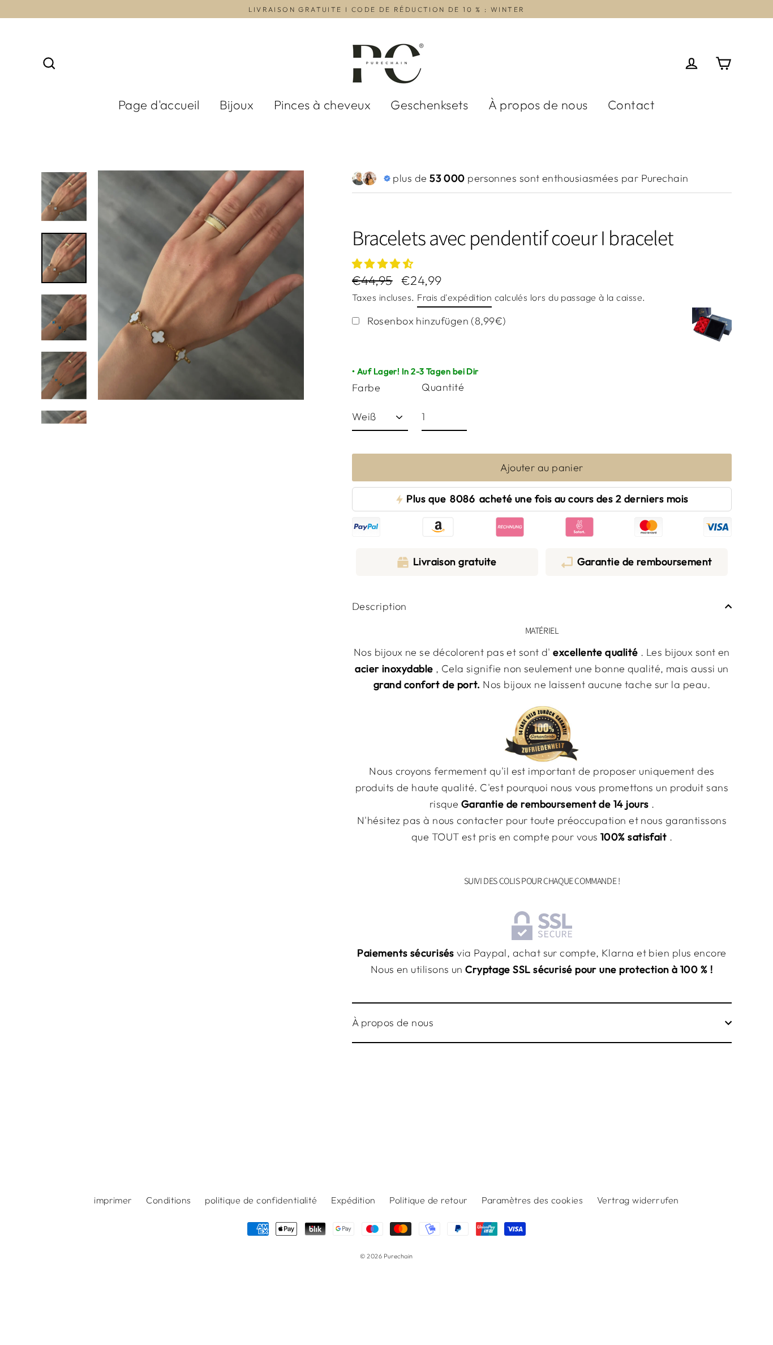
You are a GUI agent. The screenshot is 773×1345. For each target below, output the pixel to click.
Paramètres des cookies (532, 1200)
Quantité (443, 387)
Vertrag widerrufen (638, 1200)
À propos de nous (537, 105)
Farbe (366, 387)
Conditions (168, 1200)
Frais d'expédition (454, 297)
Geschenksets (429, 105)
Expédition (353, 1200)
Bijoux (237, 105)
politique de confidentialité (261, 1200)
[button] (384, 263)
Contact (631, 105)
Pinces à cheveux (322, 105)
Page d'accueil (158, 105)
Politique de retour (428, 1200)
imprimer (113, 1200)
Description (379, 606)
